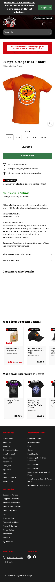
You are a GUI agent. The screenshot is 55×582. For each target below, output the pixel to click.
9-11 (34, 137)
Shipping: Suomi (44, 18)
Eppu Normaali (9, 454)
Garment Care (9, 518)
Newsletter (7, 533)
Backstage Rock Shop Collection (37, 459)
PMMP (5, 473)
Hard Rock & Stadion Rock (39, 485)
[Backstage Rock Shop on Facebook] (34, 557)
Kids (29, 446)
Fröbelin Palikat (29, 321)
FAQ (4, 514)
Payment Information (11, 502)
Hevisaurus (7, 458)
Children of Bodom (10, 450)
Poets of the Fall (9, 477)
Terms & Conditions (11, 522)
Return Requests (10, 510)
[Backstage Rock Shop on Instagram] (29, 557)
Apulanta (6, 446)
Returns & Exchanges (12, 506)
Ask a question (11, 260)
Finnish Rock (33, 468)
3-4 (9, 137)
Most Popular (33, 454)
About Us (6, 537)
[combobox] (27, 32)
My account (8, 541)
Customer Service (10, 495)
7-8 (26, 137)
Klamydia (7, 465)
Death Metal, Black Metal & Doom (39, 473)
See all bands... (9, 481)
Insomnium (7, 462)
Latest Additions (35, 442)
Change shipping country (15, 196)
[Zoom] (50, 123)
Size (27, 131)
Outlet (30, 450)
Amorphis (7, 442)
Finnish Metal (33, 464)
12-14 (43, 137)
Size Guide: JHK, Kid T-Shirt (17, 254)
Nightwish (7, 469)
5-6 (18, 137)
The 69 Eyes (8, 438)
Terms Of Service (10, 526)
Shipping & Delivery (11, 498)
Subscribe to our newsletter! (19, 2)
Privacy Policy (8, 530)
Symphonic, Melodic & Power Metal (40, 480)
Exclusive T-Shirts (31, 374)
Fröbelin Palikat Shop (12, 66)
